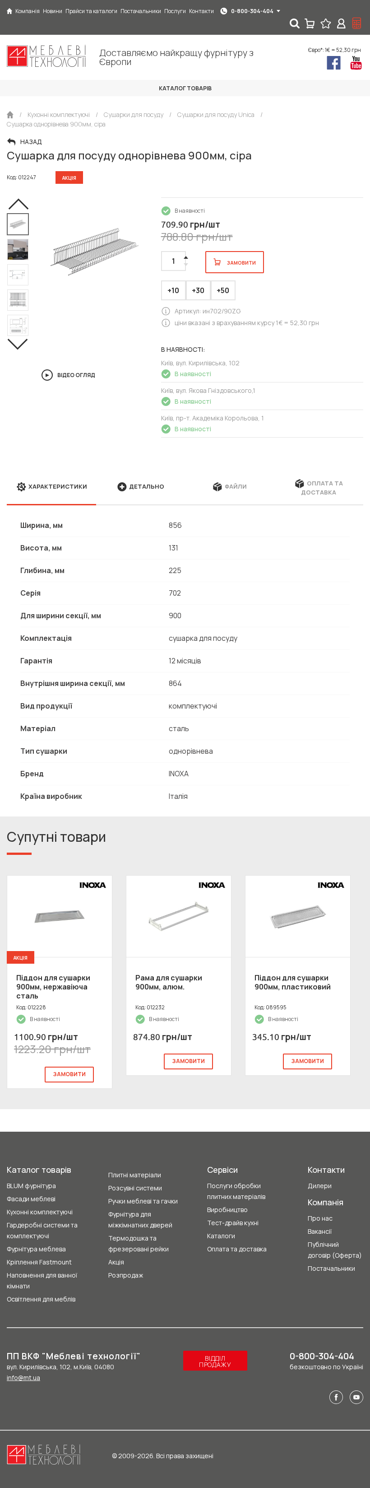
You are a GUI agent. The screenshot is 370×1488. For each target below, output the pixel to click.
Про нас (320, 1218)
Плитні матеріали (134, 1175)
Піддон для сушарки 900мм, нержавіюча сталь (53, 987)
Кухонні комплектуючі (40, 1212)
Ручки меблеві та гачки (143, 1201)
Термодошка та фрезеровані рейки (138, 1243)
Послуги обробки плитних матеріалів (236, 1191)
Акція (116, 1262)
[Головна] (9, 11)
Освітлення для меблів (41, 1299)
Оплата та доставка (237, 1249)
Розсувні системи (135, 1188)
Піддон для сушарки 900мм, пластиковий (292, 982)
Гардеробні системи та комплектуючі (42, 1230)
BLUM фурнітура (31, 1185)
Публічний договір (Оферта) (335, 1249)
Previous (18, 204)
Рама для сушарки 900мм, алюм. (168, 982)
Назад (31, 142)
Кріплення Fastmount (39, 1262)
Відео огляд (76, 375)
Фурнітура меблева (36, 1249)
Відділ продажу (215, 1361)
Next (18, 344)
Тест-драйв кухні (233, 1222)
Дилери (320, 1185)
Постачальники (331, 1268)
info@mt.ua (23, 1377)
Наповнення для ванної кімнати (42, 1280)
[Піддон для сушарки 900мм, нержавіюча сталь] (59, 916)
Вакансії (320, 1231)
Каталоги (221, 1235)
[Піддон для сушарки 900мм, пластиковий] (297, 916)
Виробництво (227, 1209)
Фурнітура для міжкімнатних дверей (140, 1219)
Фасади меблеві (31, 1198)
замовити (69, 1074)
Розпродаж (125, 1275)
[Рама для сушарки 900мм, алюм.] (178, 916)
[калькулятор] (357, 23)
